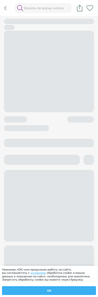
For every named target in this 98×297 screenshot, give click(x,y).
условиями (38, 273)
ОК (49, 290)
